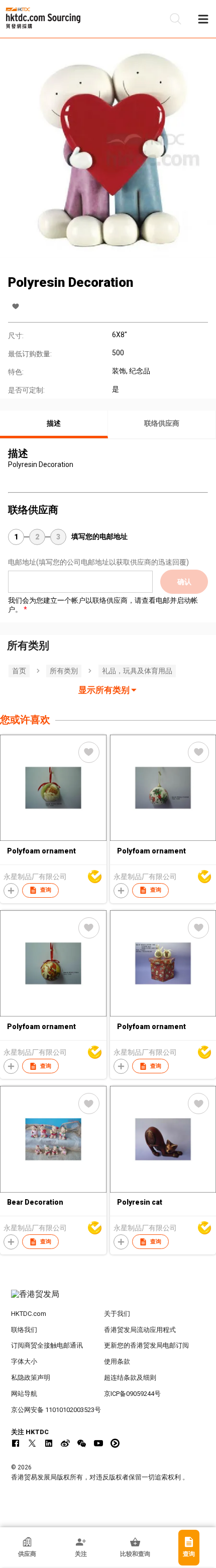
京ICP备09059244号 (132, 1393)
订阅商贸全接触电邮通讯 (47, 1345)
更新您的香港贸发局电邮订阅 (146, 1345)
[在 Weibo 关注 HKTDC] (65, 1443)
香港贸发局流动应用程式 (140, 1330)
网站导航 (24, 1393)
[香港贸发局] (108, 1299)
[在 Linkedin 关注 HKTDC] (48, 1443)
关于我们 (117, 1313)
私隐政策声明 (30, 1377)
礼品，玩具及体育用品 (137, 671)
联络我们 (24, 1330)
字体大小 (24, 1361)
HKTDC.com (28, 1313)
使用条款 (117, 1361)
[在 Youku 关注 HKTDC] (115, 1443)
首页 (19, 671)
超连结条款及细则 (130, 1377)
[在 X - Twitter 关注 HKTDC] (32, 1443)
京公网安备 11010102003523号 (56, 1410)
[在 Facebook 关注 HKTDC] (15, 1443)
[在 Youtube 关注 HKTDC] (98, 1443)
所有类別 (64, 671)
